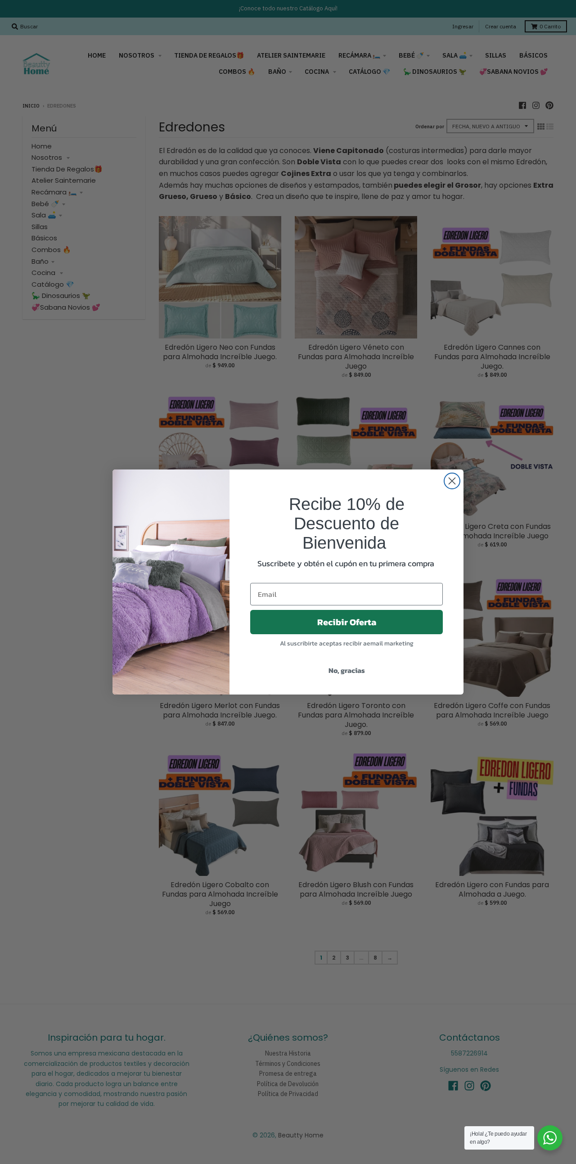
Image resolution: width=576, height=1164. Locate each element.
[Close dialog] (452, 481)
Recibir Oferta (346, 622)
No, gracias (346, 670)
